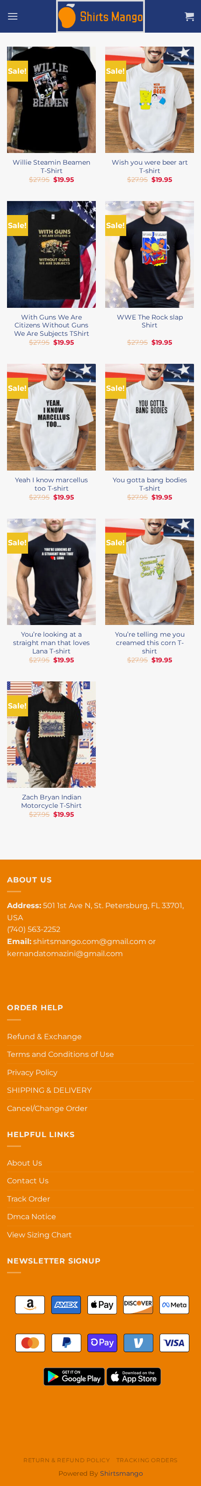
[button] (12, 16)
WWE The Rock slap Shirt (150, 321)
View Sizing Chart (39, 1234)
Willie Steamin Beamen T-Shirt (51, 166)
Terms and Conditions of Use (60, 1054)
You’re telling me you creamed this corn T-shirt (150, 642)
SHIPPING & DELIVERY (49, 1090)
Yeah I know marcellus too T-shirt (51, 484)
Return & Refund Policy (66, 1460)
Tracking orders (147, 1460)
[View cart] (189, 16)
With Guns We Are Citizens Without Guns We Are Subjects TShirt (51, 325)
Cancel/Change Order (47, 1108)
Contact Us (28, 1180)
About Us (24, 1163)
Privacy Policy (32, 1072)
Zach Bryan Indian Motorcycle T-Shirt (51, 801)
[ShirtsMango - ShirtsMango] (100, 16)
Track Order (28, 1198)
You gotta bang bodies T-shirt (150, 484)
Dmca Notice (31, 1216)
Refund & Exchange (44, 1036)
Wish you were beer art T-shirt (150, 166)
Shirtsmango (121, 1473)
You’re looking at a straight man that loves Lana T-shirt (51, 642)
